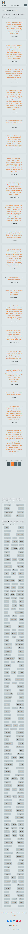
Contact (14, 915)
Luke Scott (14, 454)
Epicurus (15, 240)
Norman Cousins (14, 361)
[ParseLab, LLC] (17, 929)
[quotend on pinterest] (17, 921)
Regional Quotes (5, 913)
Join (25, 5)
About (23, 913)
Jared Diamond (14, 36)
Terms (12, 913)
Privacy (18, 913)
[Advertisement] (14, 481)
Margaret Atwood (14, 197)
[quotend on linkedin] (14, 921)
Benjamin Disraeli (14, 342)
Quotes (17, 5)
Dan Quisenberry (14, 82)
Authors (13, 5)
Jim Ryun (14, 61)
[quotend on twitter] (11, 921)
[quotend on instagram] (20, 921)
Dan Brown (14, 174)
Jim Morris (14, 127)
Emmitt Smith (14, 112)
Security (14, 10)
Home (3, 10)
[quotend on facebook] (8, 921)
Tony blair (14, 397)
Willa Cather (15, 297)
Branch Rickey (14, 282)
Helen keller (14, 322)
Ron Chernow (14, 150)
